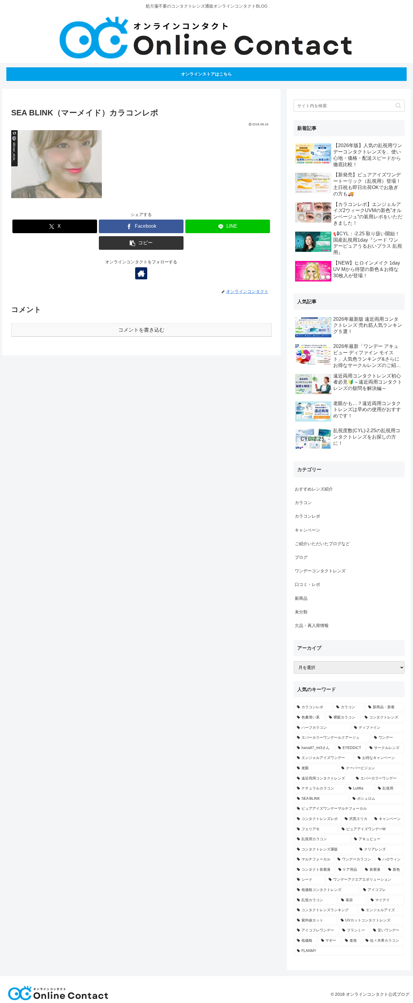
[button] (141, 243)
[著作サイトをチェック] (141, 273)
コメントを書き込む (141, 330)
